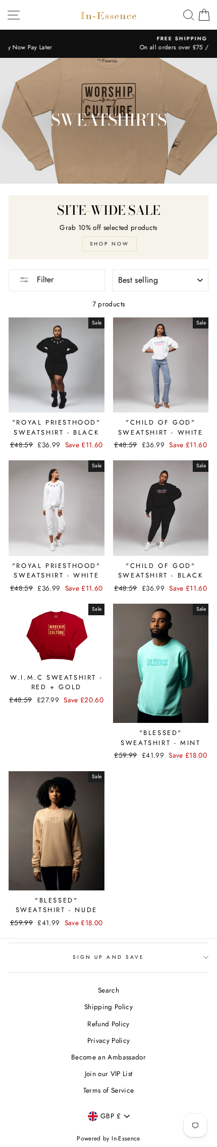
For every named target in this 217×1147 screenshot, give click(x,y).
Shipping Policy (108, 1007)
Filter (43, 279)
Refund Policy (108, 1024)
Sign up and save (108, 957)
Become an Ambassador (108, 1057)
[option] (108, 44)
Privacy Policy (108, 1040)
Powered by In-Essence (108, 1138)
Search (108, 990)
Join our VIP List (109, 1074)
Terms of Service (108, 1090)
